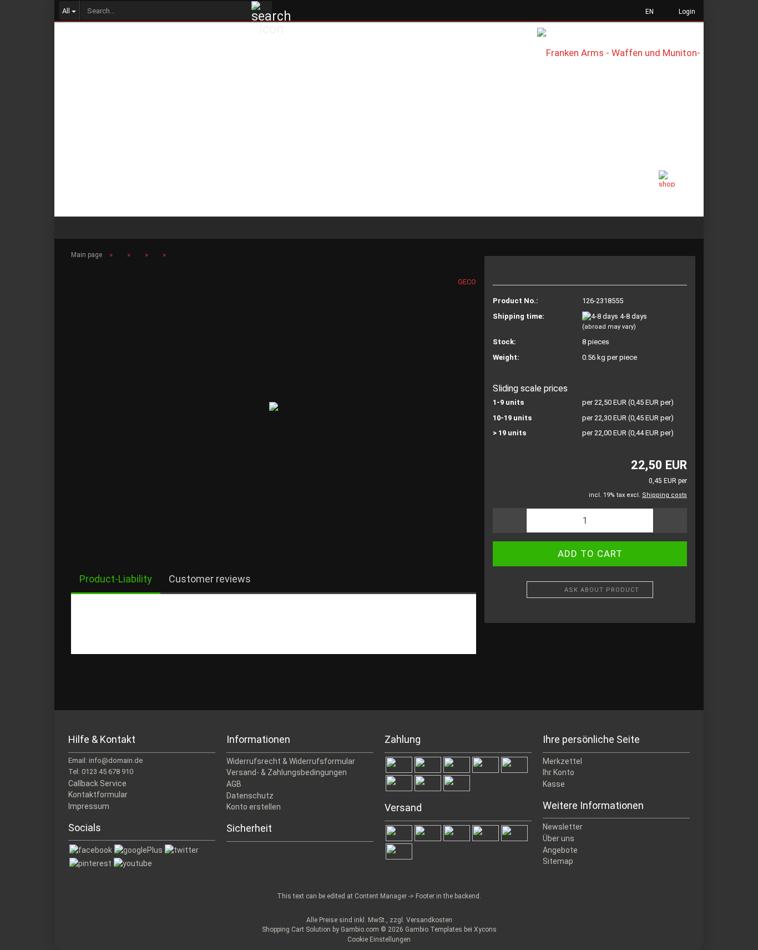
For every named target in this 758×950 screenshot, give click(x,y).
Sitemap (558, 861)
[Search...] (261, 11)
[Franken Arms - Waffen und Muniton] (620, 61)
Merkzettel (562, 761)
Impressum (88, 806)
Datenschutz (250, 795)
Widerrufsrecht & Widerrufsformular (290, 761)
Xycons (485, 929)
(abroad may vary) (609, 326)
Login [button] (685, 12)
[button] (646, 11)
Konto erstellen (253, 806)
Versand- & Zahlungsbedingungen (286, 772)
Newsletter (563, 826)
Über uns (558, 838)
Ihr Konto (558, 772)
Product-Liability (115, 579)
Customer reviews (210, 579)
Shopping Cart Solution (296, 929)
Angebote (560, 850)
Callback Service (97, 783)
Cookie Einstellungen (379, 939)
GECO (467, 282)
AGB (233, 784)
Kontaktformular (98, 794)
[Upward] (727, 933)
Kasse (554, 784)
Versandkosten (429, 920)
